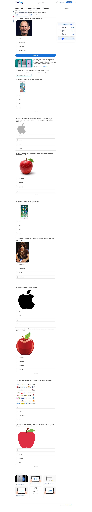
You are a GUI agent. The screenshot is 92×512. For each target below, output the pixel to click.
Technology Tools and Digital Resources (49, 484)
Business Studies (24, 10)
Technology (19, 10)
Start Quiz (36, 55)
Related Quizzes (19, 474)
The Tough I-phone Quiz (20, 484)
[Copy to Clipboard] (14, 21)
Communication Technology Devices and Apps (35, 484)
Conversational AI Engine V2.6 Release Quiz (21, 496)
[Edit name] (66, 38)
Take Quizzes (61, 2)
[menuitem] (61, 2)
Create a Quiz (69, 2)
